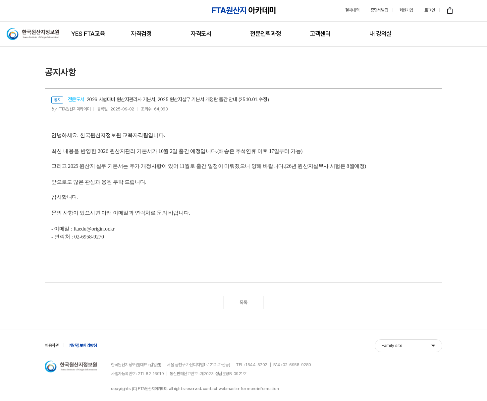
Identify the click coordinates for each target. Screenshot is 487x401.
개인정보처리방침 (83, 345)
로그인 (429, 10)
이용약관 (52, 345)
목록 (243, 302)
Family (392, 345)
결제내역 (352, 10)
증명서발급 (379, 10)
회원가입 (406, 10)
